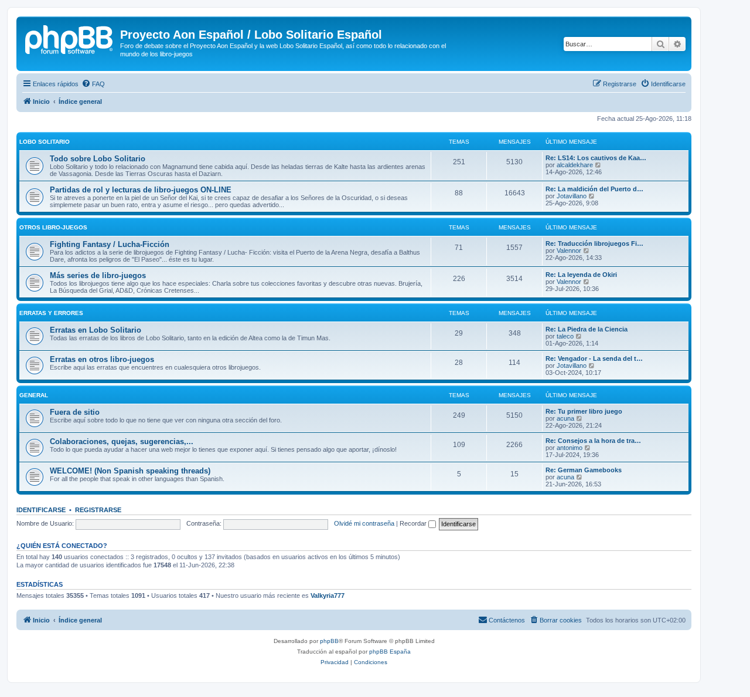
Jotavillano (572, 195)
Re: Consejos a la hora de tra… (593, 440)
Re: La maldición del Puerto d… (594, 188)
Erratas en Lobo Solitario (95, 330)
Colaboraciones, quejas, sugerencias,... (121, 441)
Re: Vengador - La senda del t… (594, 358)
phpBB (329, 641)
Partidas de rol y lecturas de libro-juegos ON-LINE (140, 189)
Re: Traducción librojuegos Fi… (594, 243)
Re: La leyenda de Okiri (581, 274)
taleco (565, 336)
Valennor (569, 250)
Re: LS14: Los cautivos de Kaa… (596, 157)
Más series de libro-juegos (98, 275)
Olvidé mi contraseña (364, 523)
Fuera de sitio (75, 412)
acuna (565, 418)
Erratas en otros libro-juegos (102, 359)
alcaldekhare (575, 164)
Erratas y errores (51, 313)
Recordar (414, 523)
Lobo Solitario (44, 141)
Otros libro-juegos (53, 227)
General (33, 395)
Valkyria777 (328, 595)
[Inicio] (69, 38)
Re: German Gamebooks (584, 469)
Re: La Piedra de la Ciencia (587, 329)
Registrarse (98, 509)
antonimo (569, 447)
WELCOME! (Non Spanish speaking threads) (130, 470)
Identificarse (41, 509)
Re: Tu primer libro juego (584, 411)
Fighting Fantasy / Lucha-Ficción (109, 244)
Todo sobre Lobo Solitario (97, 158)
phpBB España (390, 651)
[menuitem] (93, 84)
